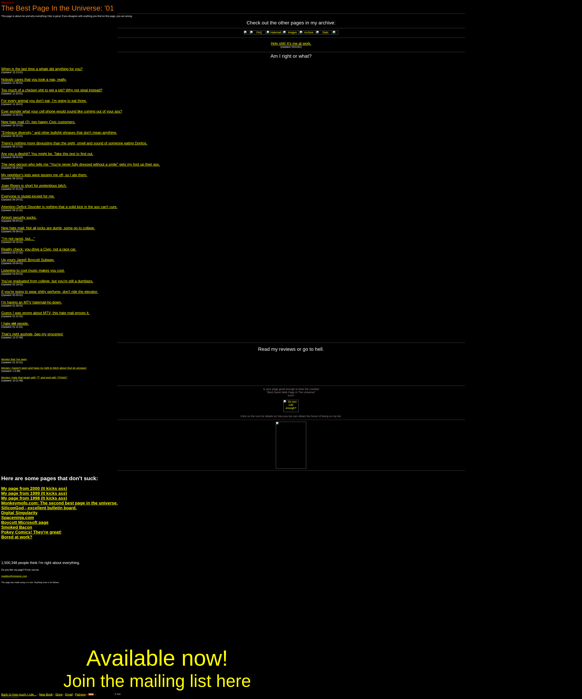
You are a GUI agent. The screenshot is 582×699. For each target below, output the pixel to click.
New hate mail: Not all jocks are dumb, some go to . (48, 228)
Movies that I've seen (14, 359)
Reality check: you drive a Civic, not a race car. (38, 249)
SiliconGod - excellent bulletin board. (39, 507)
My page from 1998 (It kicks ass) (34, 498)
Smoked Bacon (16, 527)
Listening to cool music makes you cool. (33, 270)
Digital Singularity (19, 512)
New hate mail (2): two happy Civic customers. (38, 122)
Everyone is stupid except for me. (28, 196)
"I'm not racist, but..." (18, 239)
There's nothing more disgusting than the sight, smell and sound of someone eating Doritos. (74, 143)
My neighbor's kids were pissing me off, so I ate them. (44, 175)
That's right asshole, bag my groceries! (32, 334)
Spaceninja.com (17, 517)
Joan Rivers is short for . (34, 186)
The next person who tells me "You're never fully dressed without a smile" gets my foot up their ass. (80, 164)
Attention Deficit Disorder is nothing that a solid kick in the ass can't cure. (59, 207)
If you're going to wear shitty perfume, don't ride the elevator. (49, 292)
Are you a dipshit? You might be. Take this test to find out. (47, 154)
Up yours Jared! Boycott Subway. (27, 260)
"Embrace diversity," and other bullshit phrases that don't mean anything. (59, 132)
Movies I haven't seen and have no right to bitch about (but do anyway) (44, 368)
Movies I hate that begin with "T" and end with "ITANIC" (34, 377)
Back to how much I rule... (19, 694)
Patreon (80, 694)
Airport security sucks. (19, 217)
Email (69, 694)
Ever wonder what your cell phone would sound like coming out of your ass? (61, 111)
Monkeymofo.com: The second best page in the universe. (59, 503)
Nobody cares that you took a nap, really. (34, 79)
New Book (46, 694)
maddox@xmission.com (14, 576)
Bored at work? (16, 537)
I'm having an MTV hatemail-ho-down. (31, 302)
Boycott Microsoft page (24, 522)
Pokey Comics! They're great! (31, 532)
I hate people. (15, 323)
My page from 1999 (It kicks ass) (34, 493)
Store (59, 694)
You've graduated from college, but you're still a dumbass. (47, 281)
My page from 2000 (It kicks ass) (34, 488)
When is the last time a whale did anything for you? (42, 69)
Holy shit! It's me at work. (291, 43)
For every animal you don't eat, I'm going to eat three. (44, 101)
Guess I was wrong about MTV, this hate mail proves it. (45, 313)
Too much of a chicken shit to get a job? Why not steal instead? (51, 90)
